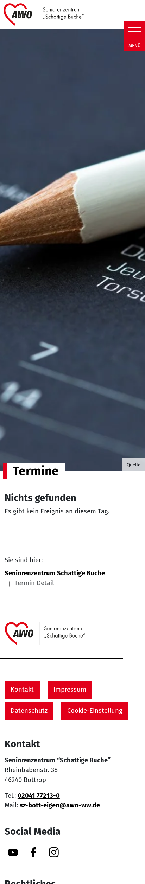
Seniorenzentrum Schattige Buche (55, 573)
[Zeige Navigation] (134, 31)
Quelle (133, 464)
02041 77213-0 (39, 796)
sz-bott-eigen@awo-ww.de (60, 805)
